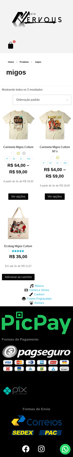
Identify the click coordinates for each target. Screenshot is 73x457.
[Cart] (10, 45)
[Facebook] (25, 448)
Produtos (24, 62)
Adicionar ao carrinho (18, 276)
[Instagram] (41, 448)
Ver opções (18, 196)
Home (11, 62)
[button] (5, 111)
